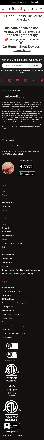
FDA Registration (12, 432)
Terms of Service (29, 70)
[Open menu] (3, 9)
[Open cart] (41, 8)
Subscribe (34, 65)
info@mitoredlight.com (14, 146)
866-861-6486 (11, 140)
